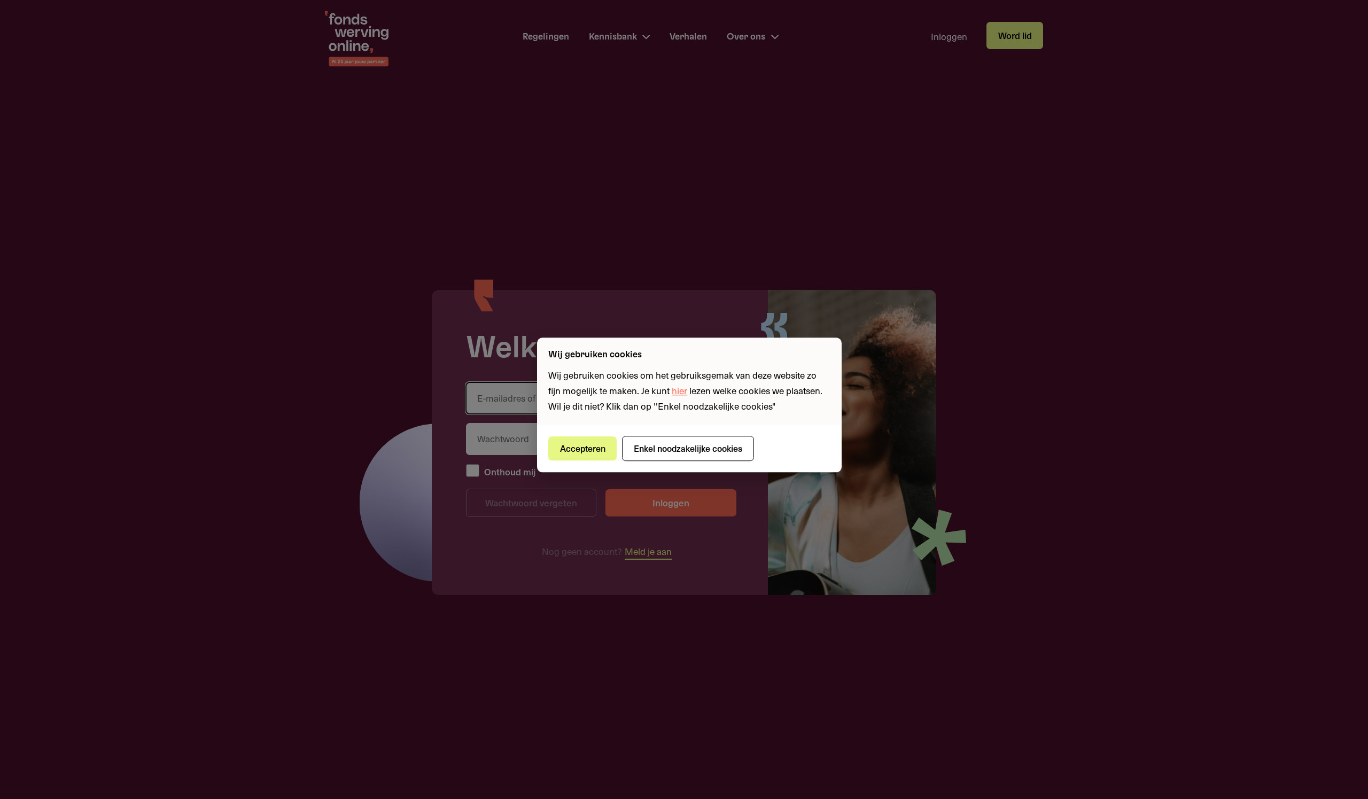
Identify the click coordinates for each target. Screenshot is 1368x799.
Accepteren (582, 448)
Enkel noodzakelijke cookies (688, 448)
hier (679, 390)
